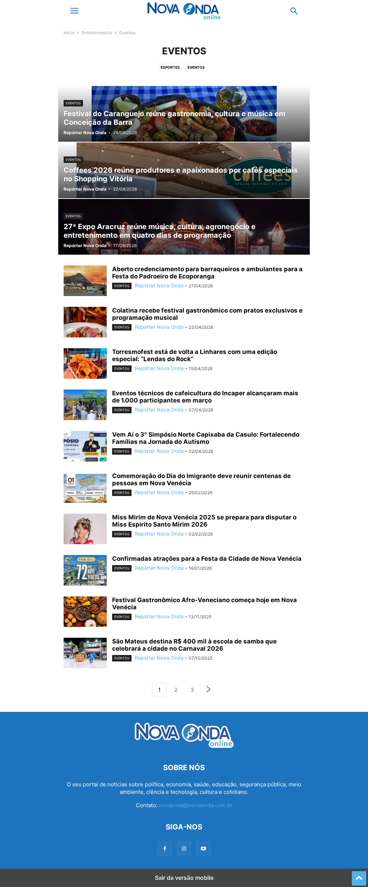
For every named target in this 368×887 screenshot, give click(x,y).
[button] (74, 11)
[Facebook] (164, 848)
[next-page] (209, 690)
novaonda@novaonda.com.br (196, 805)
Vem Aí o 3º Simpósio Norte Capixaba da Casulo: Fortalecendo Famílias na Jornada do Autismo (205, 438)
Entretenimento (97, 32)
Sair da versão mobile (184, 877)
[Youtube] (203, 848)
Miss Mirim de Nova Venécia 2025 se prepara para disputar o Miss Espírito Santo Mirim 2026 (204, 521)
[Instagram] (184, 848)
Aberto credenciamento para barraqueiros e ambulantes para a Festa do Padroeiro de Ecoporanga (207, 272)
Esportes (170, 67)
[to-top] (359, 875)
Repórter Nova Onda (85, 132)
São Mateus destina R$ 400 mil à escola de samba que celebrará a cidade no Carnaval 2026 (194, 645)
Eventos (196, 67)
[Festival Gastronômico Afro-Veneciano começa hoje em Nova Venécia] (85, 612)
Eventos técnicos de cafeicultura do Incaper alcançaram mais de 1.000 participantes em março (205, 397)
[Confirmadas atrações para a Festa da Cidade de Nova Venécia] (85, 571)
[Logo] (184, 745)
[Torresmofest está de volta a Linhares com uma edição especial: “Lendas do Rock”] (85, 364)
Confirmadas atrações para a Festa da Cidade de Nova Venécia (207, 558)
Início (69, 32)
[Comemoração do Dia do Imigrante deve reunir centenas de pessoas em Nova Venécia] (85, 488)
